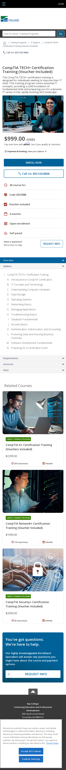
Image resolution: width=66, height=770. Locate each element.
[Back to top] (33, 703)
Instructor (8, 364)
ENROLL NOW (34, 162)
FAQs (6, 370)
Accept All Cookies (31, 751)
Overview (8, 260)
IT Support (35, 42)
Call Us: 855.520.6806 (15, 52)
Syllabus (7, 266)
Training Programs (18, 42)
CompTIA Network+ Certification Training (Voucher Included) (28, 526)
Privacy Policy (52, 743)
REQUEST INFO (51, 243)
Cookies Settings (31, 759)
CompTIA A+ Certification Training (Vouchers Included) (29, 447)
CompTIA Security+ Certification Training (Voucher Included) (27, 604)
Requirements (10, 358)
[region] (31, 743)
